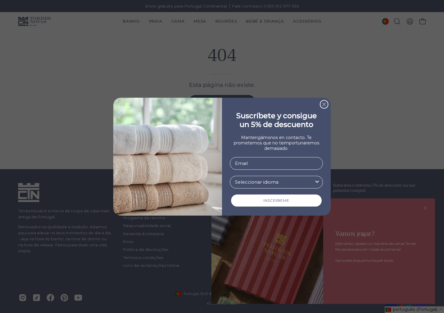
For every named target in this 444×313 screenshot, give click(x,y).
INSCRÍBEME (276, 200)
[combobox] (274, 182)
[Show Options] (317, 182)
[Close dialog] (324, 104)
